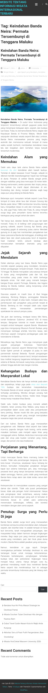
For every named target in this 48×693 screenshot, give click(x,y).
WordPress (23, 690)
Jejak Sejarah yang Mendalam (27, 72)
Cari (2, 585)
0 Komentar (35, 68)
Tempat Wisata (9, 72)
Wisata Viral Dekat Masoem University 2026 (22, 641)
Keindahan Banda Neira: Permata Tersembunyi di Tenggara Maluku (20, 55)
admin (23, 68)
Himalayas (16, 687)
